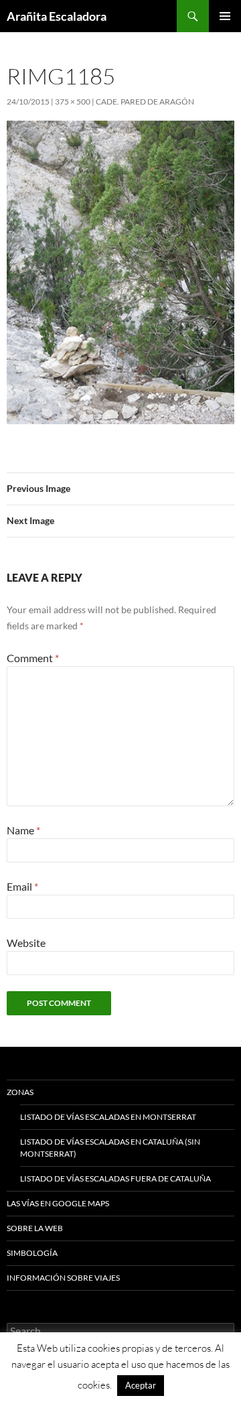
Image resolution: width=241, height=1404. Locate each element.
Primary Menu (225, 16)
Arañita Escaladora (56, 16)
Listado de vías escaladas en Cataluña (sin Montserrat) (110, 1148)
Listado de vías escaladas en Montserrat (108, 1117)
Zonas (20, 1092)
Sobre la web (35, 1228)
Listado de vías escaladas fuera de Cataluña (115, 1178)
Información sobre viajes (63, 1278)
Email (22, 886)
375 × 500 (72, 102)
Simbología (32, 1253)
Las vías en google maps (58, 1203)
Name (23, 830)
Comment (33, 657)
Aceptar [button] (140, 1385)
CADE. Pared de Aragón (145, 102)
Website (26, 942)
